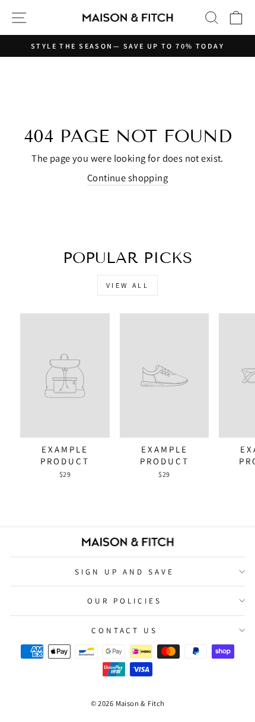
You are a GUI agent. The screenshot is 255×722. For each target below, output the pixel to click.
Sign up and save (124, 571)
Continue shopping (127, 177)
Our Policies (124, 600)
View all (127, 285)
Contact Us (124, 630)
